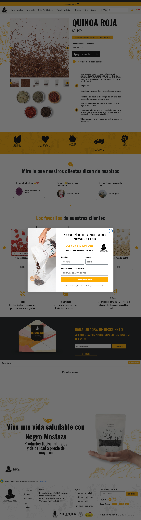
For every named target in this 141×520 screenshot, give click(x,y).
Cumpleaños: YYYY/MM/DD (72, 268)
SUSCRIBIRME (85, 279)
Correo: (88, 257)
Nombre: (64, 257)
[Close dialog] (111, 231)
